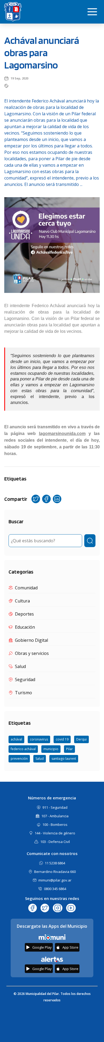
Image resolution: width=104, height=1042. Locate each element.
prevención (19, 758)
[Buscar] (89, 540)
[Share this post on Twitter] (35, 499)
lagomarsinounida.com (62, 433)
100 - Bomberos (54, 824)
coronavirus (39, 739)
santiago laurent (63, 758)
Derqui (81, 739)
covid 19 (62, 739)
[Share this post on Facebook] (46, 499)
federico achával (23, 749)
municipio (50, 749)
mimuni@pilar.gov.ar (54, 880)
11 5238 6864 (55, 863)
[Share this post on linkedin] (57, 499)
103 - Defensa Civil (55, 841)
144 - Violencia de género (55, 833)
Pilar (69, 749)
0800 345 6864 (55, 888)
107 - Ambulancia (55, 816)
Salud (39, 758)
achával (16, 739)
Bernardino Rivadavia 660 (55, 871)
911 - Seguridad (54, 807)
